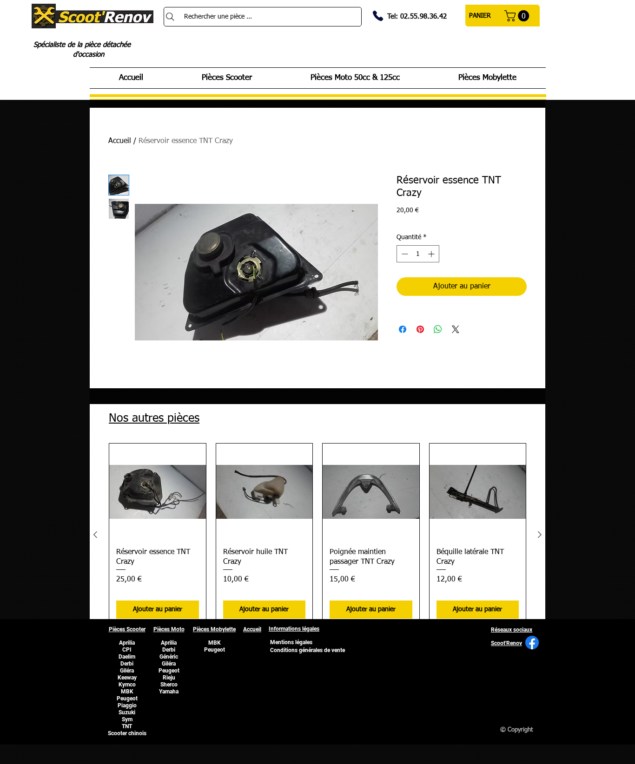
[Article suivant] (539, 534)
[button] (518, 15)
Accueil (119, 141)
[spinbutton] (418, 254)
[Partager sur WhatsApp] (437, 329)
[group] (317, 535)
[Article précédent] (95, 534)
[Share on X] (455, 329)
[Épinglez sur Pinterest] (420, 329)
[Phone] (378, 16)
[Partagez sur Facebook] (402, 329)
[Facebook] (532, 642)
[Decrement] (404, 254)
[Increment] (432, 254)
